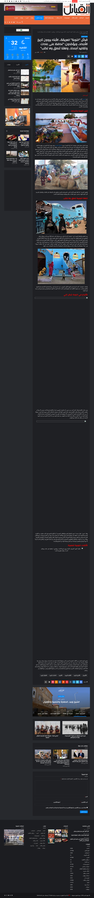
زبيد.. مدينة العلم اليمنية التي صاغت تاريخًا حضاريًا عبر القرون (11, 160)
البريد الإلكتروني (84, 802)
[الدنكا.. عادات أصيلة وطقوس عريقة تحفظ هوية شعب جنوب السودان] (51, 831)
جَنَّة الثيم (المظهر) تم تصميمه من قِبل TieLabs (58, 895)
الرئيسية (87, 17)
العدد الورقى (86, 855)
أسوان (83, 99)
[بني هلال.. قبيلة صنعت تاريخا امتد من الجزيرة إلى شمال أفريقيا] (65, 831)
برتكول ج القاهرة (85, 859)
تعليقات (9, 64)
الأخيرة (17, 64)
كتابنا (88, 882)
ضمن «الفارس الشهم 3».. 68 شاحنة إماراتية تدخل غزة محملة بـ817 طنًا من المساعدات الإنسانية (43, 761)
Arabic (18, 30)
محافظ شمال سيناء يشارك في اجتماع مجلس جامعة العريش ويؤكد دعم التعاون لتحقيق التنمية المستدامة (61, 762)
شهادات (21, 17)
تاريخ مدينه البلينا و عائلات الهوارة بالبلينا (14, 77)
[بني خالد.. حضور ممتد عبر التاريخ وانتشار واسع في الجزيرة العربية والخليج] (51, 835)
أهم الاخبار (81, 17)
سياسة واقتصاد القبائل (49, 17)
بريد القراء (87, 862)
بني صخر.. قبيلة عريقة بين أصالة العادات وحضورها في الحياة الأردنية (12, 144)
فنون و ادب (86, 878)
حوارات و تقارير (39, 17)
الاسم (86, 796)
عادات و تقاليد (59, 17)
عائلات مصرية (86, 871)
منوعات (87, 887)
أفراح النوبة (76, 675)
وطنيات (32, 17)
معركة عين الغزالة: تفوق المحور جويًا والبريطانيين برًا (61, 702)
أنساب (87, 848)
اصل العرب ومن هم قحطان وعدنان (14, 71)
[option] (61, 702)
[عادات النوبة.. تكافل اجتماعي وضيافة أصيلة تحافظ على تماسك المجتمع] (23, 154)
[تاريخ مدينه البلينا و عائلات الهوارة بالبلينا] (25, 78)
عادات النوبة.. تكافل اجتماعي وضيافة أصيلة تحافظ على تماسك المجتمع (56, 1)
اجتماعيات (87, 852)
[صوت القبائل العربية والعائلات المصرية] (76, 9)
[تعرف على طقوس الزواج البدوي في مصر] (58, 840)
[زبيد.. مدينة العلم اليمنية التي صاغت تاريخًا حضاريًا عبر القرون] (11, 154)
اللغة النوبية (67, 675)
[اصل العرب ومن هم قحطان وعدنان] (25, 72)
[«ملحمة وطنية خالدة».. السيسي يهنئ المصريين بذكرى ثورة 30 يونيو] (80, 754)
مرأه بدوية (87, 884)
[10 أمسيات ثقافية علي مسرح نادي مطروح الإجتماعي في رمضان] (25, 85)
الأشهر (26, 64)
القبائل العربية (58, 145)
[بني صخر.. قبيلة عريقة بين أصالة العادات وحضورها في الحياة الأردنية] (11, 138)
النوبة (60, 675)
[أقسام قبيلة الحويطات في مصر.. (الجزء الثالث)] (25, 101)
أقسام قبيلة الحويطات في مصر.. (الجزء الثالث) (14, 100)
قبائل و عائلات (74, 17)
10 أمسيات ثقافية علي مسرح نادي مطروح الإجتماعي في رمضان (13, 84)
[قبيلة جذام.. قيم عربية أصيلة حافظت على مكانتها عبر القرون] (23, 138)
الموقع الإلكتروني (56, 802)
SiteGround (39, 895)
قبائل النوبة (43, 675)
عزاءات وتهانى (86, 875)
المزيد (27, 17)
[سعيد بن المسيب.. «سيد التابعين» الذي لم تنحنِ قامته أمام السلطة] (51, 840)
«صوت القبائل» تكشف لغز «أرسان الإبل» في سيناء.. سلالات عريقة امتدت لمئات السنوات (14, 92)
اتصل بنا (16, 17)
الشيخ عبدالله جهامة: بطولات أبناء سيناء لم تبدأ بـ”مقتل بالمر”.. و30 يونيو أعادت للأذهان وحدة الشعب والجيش (14, 841)
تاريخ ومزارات (67, 17)
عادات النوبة (52, 675)
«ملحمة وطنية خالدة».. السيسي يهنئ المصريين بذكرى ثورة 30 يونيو (80, 760)
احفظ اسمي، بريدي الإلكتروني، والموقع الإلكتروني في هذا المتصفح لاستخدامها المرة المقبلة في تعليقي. (65, 807)
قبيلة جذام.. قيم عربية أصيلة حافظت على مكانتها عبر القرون (24, 143)
